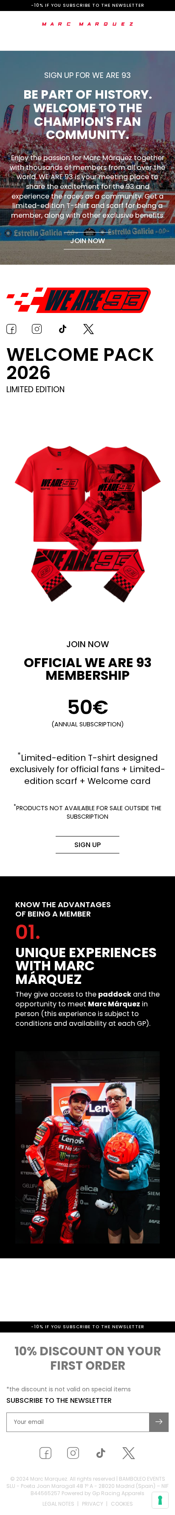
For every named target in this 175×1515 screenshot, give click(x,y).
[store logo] (87, 24)
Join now (87, 241)
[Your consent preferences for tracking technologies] (160, 1500)
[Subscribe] (159, 1455)
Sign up (87, 845)
